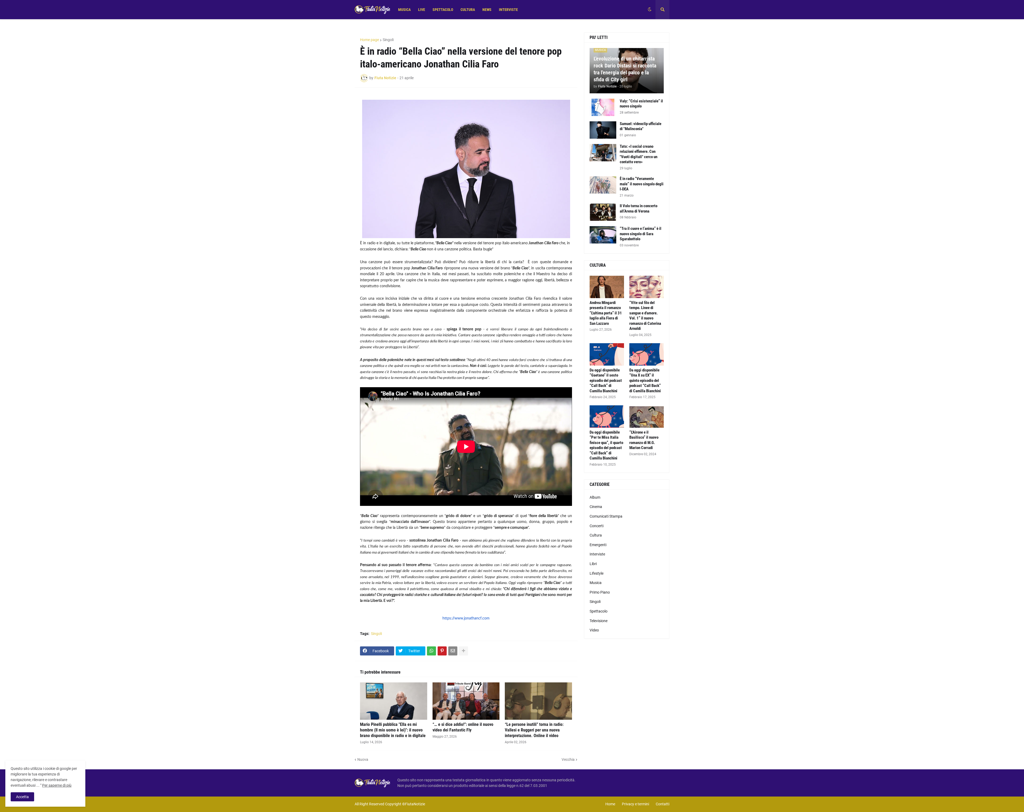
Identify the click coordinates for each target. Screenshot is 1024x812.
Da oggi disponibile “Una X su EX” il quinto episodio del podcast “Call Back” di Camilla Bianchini (645, 380)
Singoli (388, 40)
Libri (593, 564)
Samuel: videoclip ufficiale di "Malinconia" (640, 126)
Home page (369, 40)
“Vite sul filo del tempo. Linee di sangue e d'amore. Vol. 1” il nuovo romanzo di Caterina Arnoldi (645, 315)
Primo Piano (600, 592)
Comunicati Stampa (606, 516)
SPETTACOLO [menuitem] (443, 9)
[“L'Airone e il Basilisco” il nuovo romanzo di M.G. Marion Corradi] (646, 416)
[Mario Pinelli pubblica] (393, 701)
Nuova (362, 759)
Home (610, 804)
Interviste (597, 554)
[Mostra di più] (463, 650)
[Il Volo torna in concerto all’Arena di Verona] (603, 212)
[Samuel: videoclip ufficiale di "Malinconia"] (603, 130)
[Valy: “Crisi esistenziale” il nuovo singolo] (603, 107)
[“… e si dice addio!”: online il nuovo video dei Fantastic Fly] (466, 701)
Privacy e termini (635, 804)
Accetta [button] (22, 797)
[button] (649, 9)
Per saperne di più (56, 785)
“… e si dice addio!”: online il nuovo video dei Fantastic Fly (463, 727)
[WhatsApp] (431, 650)
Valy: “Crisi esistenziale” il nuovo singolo (641, 104)
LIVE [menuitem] (421, 9)
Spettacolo (598, 611)
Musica (596, 583)
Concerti (596, 526)
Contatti (662, 804)
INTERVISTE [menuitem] (508, 9)
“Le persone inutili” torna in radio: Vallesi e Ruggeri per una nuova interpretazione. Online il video (534, 730)
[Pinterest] (442, 650)
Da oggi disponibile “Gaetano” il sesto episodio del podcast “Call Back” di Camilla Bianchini (606, 380)
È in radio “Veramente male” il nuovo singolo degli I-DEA (641, 183)
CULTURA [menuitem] (468, 9)
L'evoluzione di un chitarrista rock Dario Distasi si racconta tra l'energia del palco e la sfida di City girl (625, 69)
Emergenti (598, 545)
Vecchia (568, 759)
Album (595, 497)
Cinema (596, 507)
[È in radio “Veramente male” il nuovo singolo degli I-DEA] (603, 185)
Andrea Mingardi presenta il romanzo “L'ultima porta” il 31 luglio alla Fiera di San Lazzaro (606, 313)
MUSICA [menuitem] (404, 9)
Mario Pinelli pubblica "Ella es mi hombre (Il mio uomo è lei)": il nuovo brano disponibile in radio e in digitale (393, 730)
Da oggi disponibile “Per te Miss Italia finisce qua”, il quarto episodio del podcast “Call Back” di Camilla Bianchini (606, 445)
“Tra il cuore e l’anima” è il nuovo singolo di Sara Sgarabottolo (640, 233)
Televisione (598, 621)
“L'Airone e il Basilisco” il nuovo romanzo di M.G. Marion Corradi (643, 440)
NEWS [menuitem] (486, 9)
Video (594, 630)
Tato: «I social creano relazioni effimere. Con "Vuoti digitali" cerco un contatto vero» (638, 154)
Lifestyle (596, 573)
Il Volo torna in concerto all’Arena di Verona (638, 208)
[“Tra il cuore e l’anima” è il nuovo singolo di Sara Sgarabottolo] (603, 234)
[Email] (452, 650)
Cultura (596, 535)
